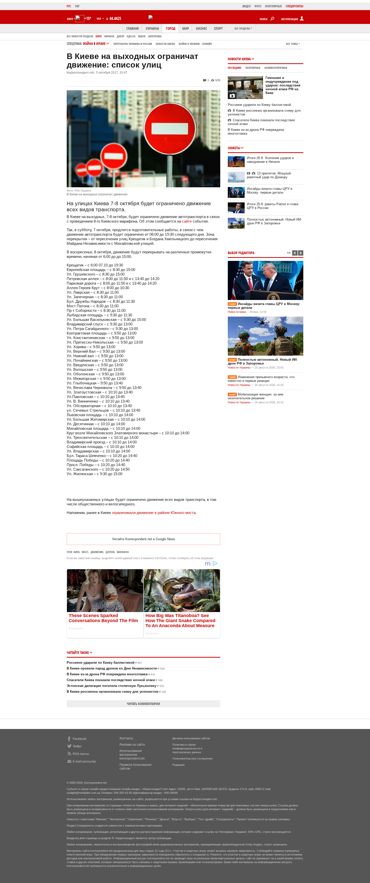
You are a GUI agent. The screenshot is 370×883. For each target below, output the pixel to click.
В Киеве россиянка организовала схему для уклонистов (116, 691)
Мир (185, 28)
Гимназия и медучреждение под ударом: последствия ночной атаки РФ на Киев (283, 85)
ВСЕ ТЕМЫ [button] (292, 44)
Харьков (109, 36)
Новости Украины (239, 367)
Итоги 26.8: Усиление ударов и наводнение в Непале (270, 160)
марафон (123, 552)
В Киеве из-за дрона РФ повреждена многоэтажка (111, 674)
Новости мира (237, 311)
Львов (141, 36)
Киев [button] (70, 19)
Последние (234, 68)
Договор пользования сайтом (191, 738)
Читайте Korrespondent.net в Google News (143, 539)
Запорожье (155, 36)
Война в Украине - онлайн (195, 44)
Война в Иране (147, 43)
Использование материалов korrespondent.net (132, 754)
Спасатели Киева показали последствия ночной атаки (115, 680)
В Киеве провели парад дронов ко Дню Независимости (116, 668)
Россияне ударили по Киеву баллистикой (104, 662)
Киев (99, 36)
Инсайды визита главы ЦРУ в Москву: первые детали (269, 190)
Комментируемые (276, 68)
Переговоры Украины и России (133, 44)
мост (85, 552)
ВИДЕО (246, 6)
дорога (110, 552)
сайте (187, 221)
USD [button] (99, 18)
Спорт (218, 28)
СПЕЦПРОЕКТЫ (294, 6)
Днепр (120, 36)
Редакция (178, 764)
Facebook (79, 739)
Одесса (131, 36)
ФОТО (257, 6)
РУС (69, 6)
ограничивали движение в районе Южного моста (154, 512)
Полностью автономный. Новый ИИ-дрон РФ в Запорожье (274, 221)
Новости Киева (239, 58)
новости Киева (165, 44)
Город (170, 28)
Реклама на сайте (132, 744)
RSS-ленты (81, 754)
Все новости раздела (80, 36)
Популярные (253, 68)
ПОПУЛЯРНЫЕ (273, 6)
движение (97, 552)
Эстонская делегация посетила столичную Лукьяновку (115, 686)
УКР (77, 6)
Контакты (126, 738)
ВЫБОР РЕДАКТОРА (241, 252)
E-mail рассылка (84, 761)
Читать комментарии (143, 703)
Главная (132, 28)
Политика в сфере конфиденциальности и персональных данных (187, 748)
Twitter (77, 746)
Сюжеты (234, 147)
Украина (152, 28)
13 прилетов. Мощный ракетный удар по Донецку (269, 175)
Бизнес (201, 28)
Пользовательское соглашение (192, 758)
